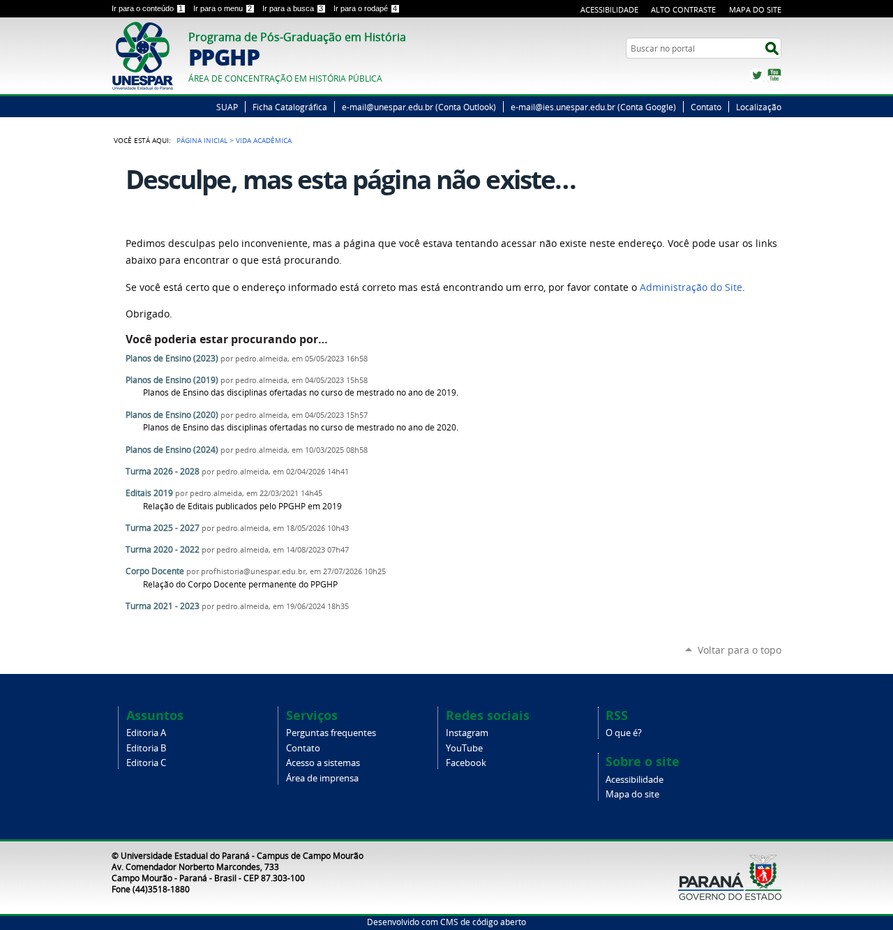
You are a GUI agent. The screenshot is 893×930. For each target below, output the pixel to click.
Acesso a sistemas (323, 763)
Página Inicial (202, 140)
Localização (758, 106)
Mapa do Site (755, 9)
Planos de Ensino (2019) (172, 380)
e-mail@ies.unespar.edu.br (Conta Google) (593, 106)
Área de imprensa (322, 778)
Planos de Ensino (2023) (172, 358)
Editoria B (146, 748)
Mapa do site (632, 794)
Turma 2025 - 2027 (163, 528)
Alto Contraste (683, 9)
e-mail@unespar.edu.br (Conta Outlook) (419, 106)
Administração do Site (691, 287)
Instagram (467, 733)
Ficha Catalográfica (290, 106)
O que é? (624, 733)
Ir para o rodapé (365, 8)
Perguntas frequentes (331, 733)
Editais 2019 (149, 493)
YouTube (774, 75)
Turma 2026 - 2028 (163, 471)
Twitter (757, 75)
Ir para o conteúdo (147, 8)
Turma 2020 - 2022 (163, 549)
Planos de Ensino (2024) (172, 450)
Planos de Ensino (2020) (172, 415)
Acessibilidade (609, 9)
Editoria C (146, 763)
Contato (706, 106)
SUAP (227, 106)
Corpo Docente (155, 571)
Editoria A (146, 733)
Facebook (466, 763)
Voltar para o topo (739, 650)
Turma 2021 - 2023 (163, 606)
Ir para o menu (222, 8)
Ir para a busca (292, 8)
